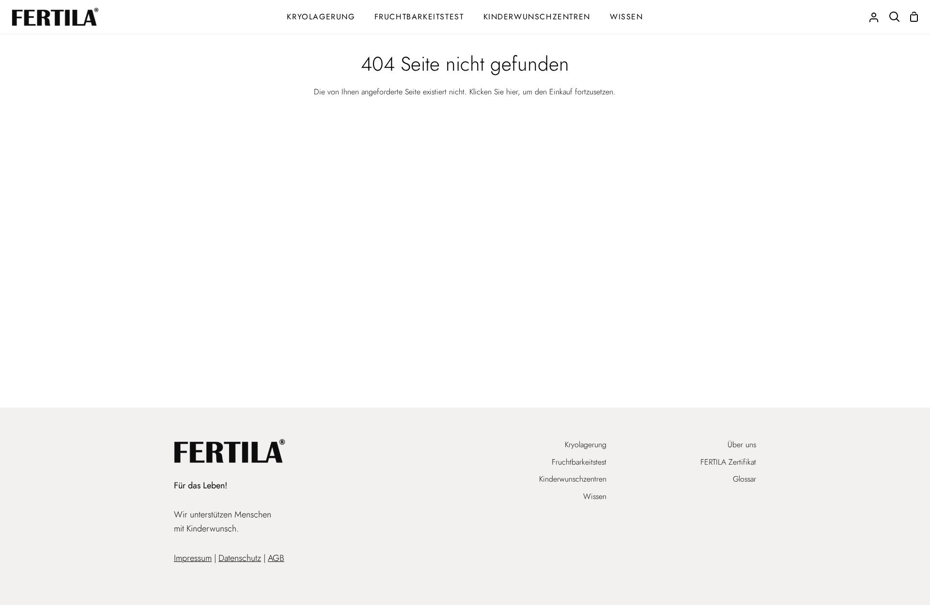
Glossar (744, 478)
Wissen (594, 496)
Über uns (742, 444)
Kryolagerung (585, 444)
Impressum (193, 558)
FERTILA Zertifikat (728, 462)
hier (512, 91)
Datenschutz (239, 558)
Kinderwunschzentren (572, 478)
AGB (276, 558)
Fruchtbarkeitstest (579, 462)
